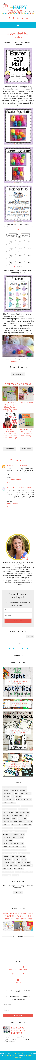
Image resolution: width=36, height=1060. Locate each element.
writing (15, 875)
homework (28, 821)
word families (27, 872)
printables (22, 850)
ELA (26, 809)
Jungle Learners (13, 504)
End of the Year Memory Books (18, 731)
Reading (14, 853)
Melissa (10, 488)
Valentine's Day (8, 872)
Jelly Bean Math (26, 403)
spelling (17, 859)
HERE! (18, 229)
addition (9, 42)
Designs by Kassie (10, 1055)
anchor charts (8, 793)
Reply (8, 482)
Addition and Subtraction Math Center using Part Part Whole (10, 407)
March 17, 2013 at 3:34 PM (18, 466)
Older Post (26, 448)
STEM (18, 862)
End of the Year (8, 812)
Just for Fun (15, 824)
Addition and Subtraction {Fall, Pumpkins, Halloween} (26, 432)
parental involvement (10, 846)
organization (7, 840)
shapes (22, 856)
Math (27, 42)
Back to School (25, 793)
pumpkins (6, 853)
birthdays (6, 796)
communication (27, 806)
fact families (20, 812)
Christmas (27, 799)
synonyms (13, 865)
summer (5, 865)
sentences (14, 856)
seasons (6, 856)
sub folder (26, 862)
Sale (20, 853)
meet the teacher (9, 831)
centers (19, 799)
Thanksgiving (19, 868)
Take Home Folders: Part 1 (18, 704)
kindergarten (27, 824)
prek (14, 850)
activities (22, 787)
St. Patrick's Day (9, 862)
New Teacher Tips (9, 837)
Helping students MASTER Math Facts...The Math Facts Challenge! (10, 433)
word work (7, 875)
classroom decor (9, 802)
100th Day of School (10, 787)
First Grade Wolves (14, 479)
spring (24, 859)
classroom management (11, 806)
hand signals (7, 821)
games (14, 818)
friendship (6, 818)
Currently (6, 809)
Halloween (22, 818)
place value (7, 850)
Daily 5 (14, 809)
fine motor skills (17, 815)
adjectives (14, 790)
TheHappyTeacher (20, 1054)
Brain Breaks (16, 796)
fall (28, 812)
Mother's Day (7, 834)
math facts (24, 828)
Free (22, 42)
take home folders (25, 865)
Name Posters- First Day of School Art (18, 765)
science (26, 853)
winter (18, 872)
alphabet (23, 790)
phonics (23, 846)
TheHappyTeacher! (18, 361)
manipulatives (8, 828)
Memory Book (21, 831)
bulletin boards (8, 799)
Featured (6, 815)
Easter (17, 42)
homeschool (18, 821)
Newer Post (9, 448)
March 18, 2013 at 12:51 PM (22, 488)
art (16, 793)
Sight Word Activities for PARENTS (18, 682)
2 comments (18, 374)
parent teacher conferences (13, 843)
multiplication (19, 834)
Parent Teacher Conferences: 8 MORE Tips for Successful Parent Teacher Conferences (18, 916)
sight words (7, 859)
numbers (20, 837)
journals (6, 824)
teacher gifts (7, 868)
